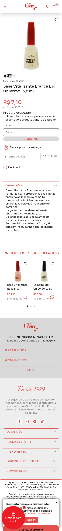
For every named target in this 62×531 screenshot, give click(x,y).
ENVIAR (31, 369)
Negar (31, 520)
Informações (14, 185)
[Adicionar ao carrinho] (25, 297)
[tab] (27, 306)
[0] (54, 6)
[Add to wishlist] (56, 20)
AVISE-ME (31, 138)
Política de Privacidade (37, 513)
